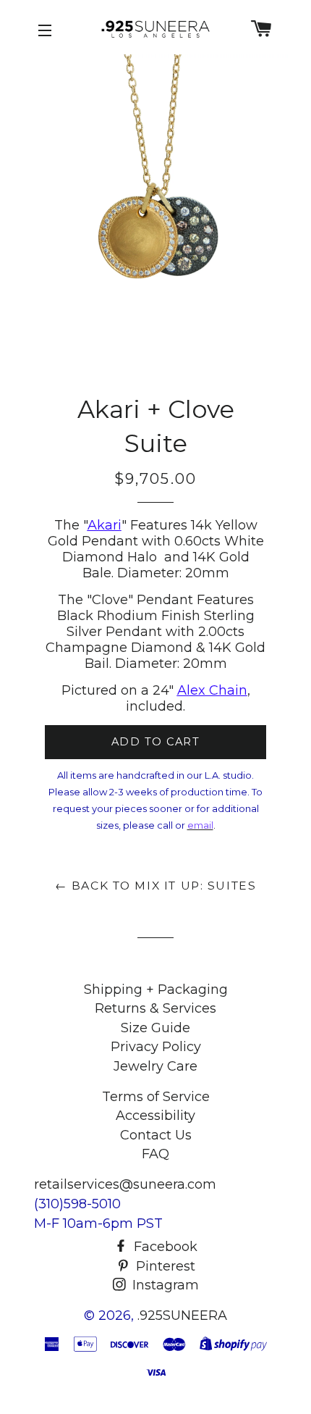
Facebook (163, 1247)
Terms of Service (156, 1097)
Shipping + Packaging (156, 989)
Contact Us (156, 1135)
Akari (105, 525)
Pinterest (163, 1266)
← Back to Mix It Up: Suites (156, 885)
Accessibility (155, 1116)
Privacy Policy (156, 1047)
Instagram (164, 1285)
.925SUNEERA (182, 1315)
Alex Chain (212, 690)
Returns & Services (155, 1008)
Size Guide (155, 1028)
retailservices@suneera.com (125, 1184)
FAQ (155, 1154)
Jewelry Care (155, 1066)
